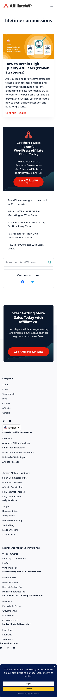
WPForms (7, 601)
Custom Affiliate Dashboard (16, 472)
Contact (6, 403)
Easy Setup (7, 438)
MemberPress (9, 577)
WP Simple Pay (9, 567)
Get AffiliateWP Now (28, 182)
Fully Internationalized (13, 491)
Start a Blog (8, 525)
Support (6, 506)
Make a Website (10, 529)
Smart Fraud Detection (13, 447)
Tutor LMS (7, 639)
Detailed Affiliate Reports (14, 457)
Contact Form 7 (10, 620)
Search (49, 262)
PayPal (5, 563)
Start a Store (8, 534)
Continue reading (15, 112)
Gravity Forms (9, 610)
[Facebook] (23, 281)
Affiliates (6, 408)
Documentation (10, 510)
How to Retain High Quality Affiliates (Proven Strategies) (27, 68)
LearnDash (7, 629)
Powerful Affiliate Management (18, 452)
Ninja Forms (8, 615)
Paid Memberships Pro (13, 591)
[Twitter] (33, 281)
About (5, 384)
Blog (4, 398)
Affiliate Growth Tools (13, 487)
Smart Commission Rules (14, 477)
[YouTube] (15, 648)
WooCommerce (10, 553)
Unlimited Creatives (12, 482)
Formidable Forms (11, 606)
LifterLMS (7, 634)
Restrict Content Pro (12, 586)
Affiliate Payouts (10, 461)
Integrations (8, 515)
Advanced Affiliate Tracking (16, 442)
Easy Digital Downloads (14, 558)
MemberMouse (10, 582)
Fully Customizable (11, 496)
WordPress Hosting (12, 520)
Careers (6, 412)
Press (5, 389)
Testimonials (8, 393)
